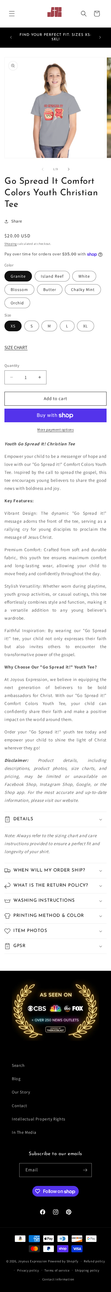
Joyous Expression (32, 1261)
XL (85, 326)
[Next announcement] (100, 37)
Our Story (21, 1092)
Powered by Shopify (63, 1261)
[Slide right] (68, 169)
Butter (49, 289)
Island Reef (52, 276)
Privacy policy (28, 1270)
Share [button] (16, 221)
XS (13, 326)
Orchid (17, 303)
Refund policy (94, 1261)
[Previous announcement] (10, 37)
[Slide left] (42, 169)
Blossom (19, 289)
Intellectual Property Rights (38, 1119)
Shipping (10, 244)
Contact (19, 1105)
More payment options (55, 429)
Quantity (11, 365)
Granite (18, 276)
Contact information (58, 1279)
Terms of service (56, 1270)
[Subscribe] (84, 1170)
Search (18, 1065)
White (84, 276)
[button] (11, 13)
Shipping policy (87, 1270)
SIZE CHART (16, 347)
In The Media (24, 1132)
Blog (16, 1078)
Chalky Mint (83, 289)
